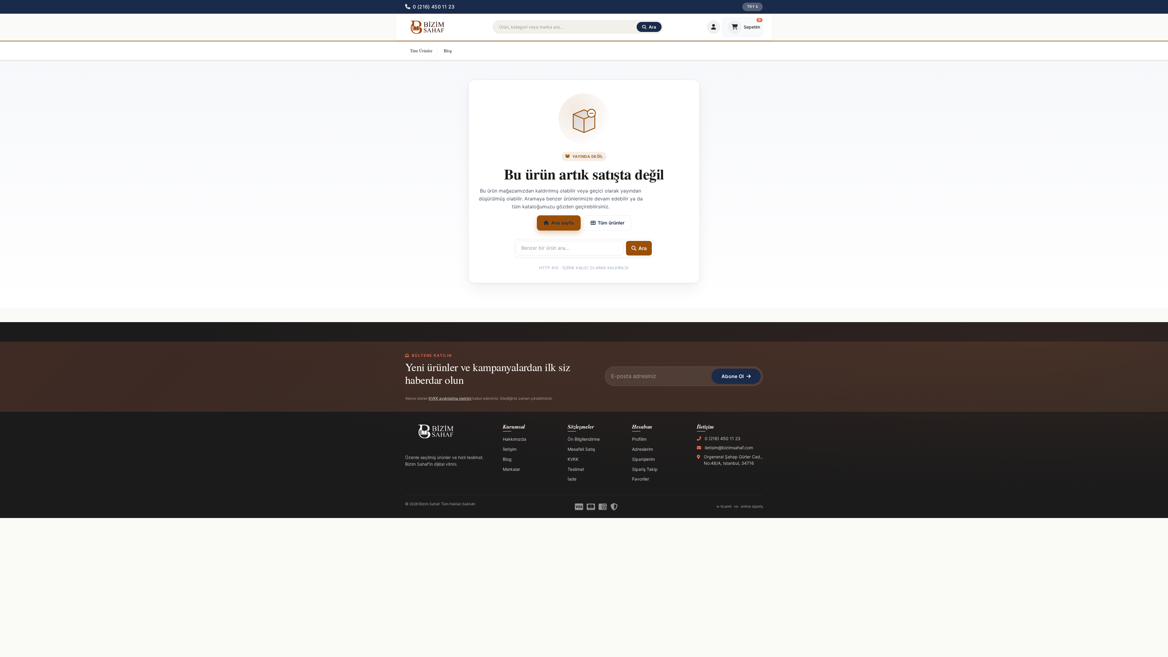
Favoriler (640, 478)
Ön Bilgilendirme (584, 439)
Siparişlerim (643, 459)
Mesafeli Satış (581, 449)
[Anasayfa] (427, 27)
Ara (642, 248)
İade (572, 478)
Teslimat (576, 469)
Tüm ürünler (611, 223)
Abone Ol (732, 376)
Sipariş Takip (645, 469)
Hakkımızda (514, 439)
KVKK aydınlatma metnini (450, 398)
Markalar (511, 469)
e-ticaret (724, 506)
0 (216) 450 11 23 (722, 438)
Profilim (639, 439)
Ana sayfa (562, 223)
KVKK (573, 459)
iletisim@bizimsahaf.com (729, 447)
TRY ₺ (752, 6)
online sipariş (752, 506)
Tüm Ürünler (421, 51)
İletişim (509, 449)
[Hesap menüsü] (713, 27)
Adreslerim (642, 449)
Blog (448, 51)
